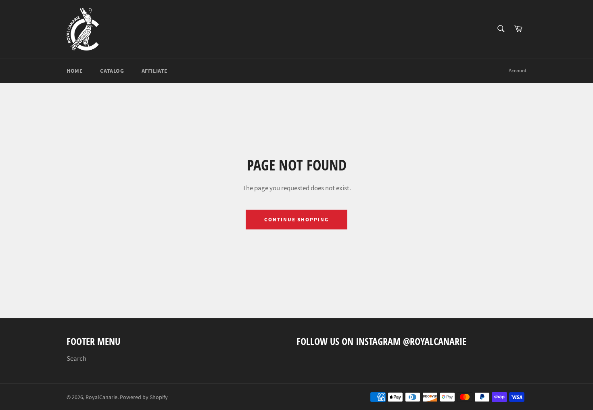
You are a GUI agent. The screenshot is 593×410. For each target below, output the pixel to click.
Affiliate (155, 70)
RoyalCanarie (101, 397)
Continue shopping (296, 219)
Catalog (112, 70)
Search (76, 358)
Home (75, 70)
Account (517, 70)
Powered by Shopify (144, 397)
